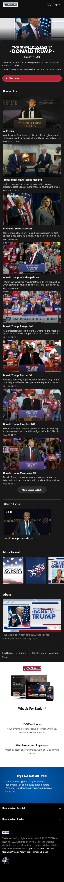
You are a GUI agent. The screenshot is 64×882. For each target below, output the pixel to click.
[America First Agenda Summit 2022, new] (13, 583)
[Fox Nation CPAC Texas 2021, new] (36, 583)
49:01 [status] (9, 512)
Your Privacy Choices (37, 852)
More (16, 65)
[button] (49, 4)
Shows (22, 653)
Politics (32, 69)
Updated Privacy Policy (14, 852)
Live (37, 69)
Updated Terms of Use (38, 849)
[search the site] (49, 4)
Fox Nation (7, 653)
